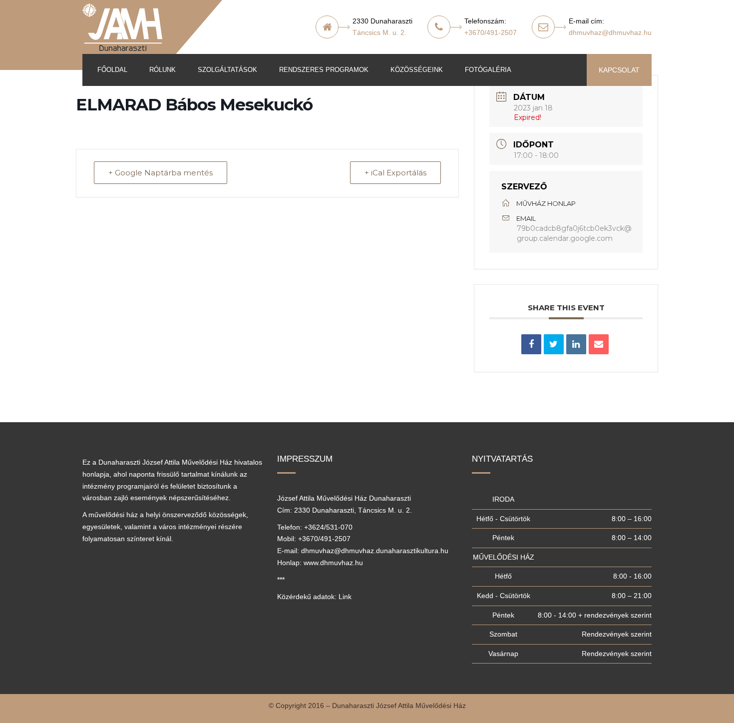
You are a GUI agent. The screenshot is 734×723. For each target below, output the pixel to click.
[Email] (599, 344)
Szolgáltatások (227, 69)
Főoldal (112, 69)
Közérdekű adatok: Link (314, 597)
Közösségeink (416, 69)
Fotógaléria (488, 69)
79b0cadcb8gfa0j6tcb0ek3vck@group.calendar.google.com (574, 233)
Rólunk (162, 69)
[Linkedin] (576, 344)
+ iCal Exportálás (395, 172)
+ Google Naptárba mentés (160, 172)
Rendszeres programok (323, 69)
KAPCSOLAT (619, 70)
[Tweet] (554, 344)
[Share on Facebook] (531, 344)
